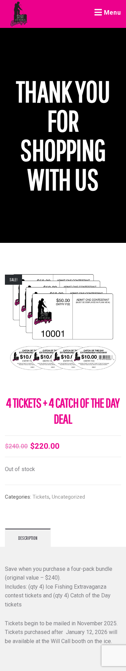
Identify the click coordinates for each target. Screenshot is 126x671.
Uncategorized (68, 497)
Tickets (41, 497)
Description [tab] (27, 538)
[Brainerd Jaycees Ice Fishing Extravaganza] (19, 14)
